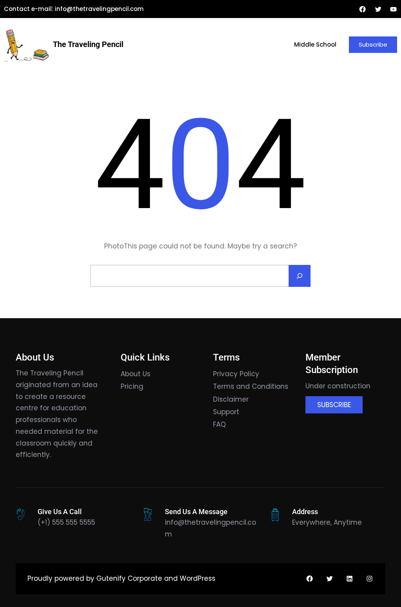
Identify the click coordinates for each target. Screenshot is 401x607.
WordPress (197, 578)
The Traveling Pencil (88, 44)
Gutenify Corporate (129, 578)
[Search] (300, 276)
